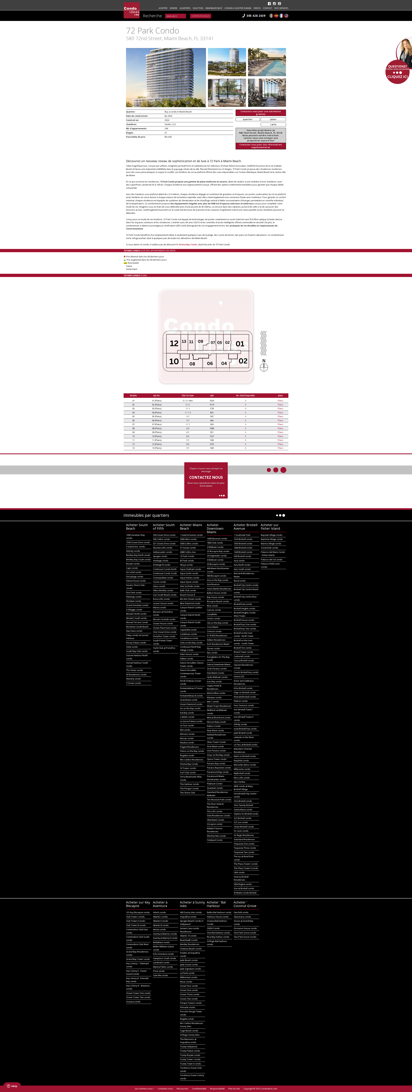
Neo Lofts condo (242, 777)
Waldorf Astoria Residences (214, 830)
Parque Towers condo (191, 1002)
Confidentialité (199, 1088)
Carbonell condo (242, 656)
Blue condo (212, 605)
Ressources (182, 1088)
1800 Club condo (215, 542)
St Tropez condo (188, 768)
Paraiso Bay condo (216, 763)
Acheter (163, 8)
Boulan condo (133, 563)
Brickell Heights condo (244, 608)
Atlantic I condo (160, 916)
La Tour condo (187, 725)
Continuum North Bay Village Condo (190, 648)
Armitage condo (160, 560)
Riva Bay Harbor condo (218, 936)
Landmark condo (161, 962)
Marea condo (159, 607)
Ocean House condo (163, 623)
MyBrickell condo (242, 773)
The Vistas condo (134, 670)
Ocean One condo (189, 990)
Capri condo (132, 568)
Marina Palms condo (163, 966)
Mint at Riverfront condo (218, 717)
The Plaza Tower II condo (246, 868)
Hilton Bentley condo (163, 590)
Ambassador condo (162, 552)
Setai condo (132, 646)
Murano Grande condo (164, 619)
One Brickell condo (243, 801)
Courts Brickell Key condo (246, 672)
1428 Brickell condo (243, 552)
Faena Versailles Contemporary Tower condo (190, 673)
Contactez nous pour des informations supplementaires (260, 146)
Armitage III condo (161, 564)
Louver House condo (163, 603)
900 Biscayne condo (216, 575)
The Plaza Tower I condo (246, 863)
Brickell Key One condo (245, 624)
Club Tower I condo (135, 916)
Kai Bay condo (187, 712)
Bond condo (240, 580)
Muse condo (186, 981)
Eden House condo (189, 654)
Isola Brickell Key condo (245, 728)
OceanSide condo (269, 547)
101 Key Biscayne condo (138, 912)
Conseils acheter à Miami (238, 8)
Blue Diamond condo (190, 603)
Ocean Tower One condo (138, 993)
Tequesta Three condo (245, 847)
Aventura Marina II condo (165, 938)
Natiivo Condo (214, 726)
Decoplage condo (134, 576)
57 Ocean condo (188, 547)
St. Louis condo (241, 830)
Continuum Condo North (165, 569)
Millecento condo (242, 769)
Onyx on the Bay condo (218, 754)
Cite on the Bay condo (217, 622)
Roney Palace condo (136, 642)
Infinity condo (240, 724)
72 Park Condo (187, 556)
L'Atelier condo (187, 716)
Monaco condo (187, 734)
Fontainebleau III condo (191, 695)
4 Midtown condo (215, 559)
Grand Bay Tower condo (138, 959)
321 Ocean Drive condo (164, 543)
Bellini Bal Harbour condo (219, 912)
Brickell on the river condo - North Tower (244, 634)
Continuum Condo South (165, 573)
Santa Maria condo (243, 809)
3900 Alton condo (188, 539)
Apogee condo (160, 556)
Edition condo (186, 658)
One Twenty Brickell (243, 805)
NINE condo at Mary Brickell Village (243, 788)
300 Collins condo (161, 539)
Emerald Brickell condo (245, 696)
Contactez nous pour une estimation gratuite (261, 113)
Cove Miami (212, 627)
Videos (257, 8)
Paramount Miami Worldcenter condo (216, 778)
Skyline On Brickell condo (246, 813)
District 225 (239, 676)
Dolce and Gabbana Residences (243, 682)
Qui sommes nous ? (144, 1088)
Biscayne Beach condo (218, 601)
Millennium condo (188, 977)
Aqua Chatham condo (190, 569)
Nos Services (281, 8)
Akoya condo (186, 564)
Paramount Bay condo (218, 772)
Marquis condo (214, 697)
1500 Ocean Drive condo (138, 542)
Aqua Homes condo (189, 577)
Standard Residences (244, 839)
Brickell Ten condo (243, 647)
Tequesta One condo (244, 843)
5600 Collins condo (189, 543)
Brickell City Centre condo (246, 585)
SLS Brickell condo (242, 818)
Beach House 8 (187, 594)
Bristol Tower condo (243, 651)
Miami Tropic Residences (219, 705)
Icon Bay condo (214, 681)
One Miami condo (215, 746)
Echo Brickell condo (243, 688)
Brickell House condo (244, 620)
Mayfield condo (241, 760)
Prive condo (159, 971)
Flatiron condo (241, 700)
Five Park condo (134, 592)
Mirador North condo (136, 613)
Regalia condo (187, 1018)
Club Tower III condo (136, 925)
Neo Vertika (239, 781)
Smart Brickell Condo (244, 826)
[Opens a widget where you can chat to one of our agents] (12, 1086)
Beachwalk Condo (189, 940)
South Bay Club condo (137, 651)
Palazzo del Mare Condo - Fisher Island (273, 554)
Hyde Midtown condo (217, 677)
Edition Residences (216, 639)
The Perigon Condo (189, 788)
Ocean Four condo (189, 985)
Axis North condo (242, 564)
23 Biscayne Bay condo (218, 551)
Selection (198, 8)
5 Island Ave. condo (135, 546)
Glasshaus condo (242, 916)
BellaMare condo (161, 942)
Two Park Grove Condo (245, 936)
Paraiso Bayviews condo (219, 767)
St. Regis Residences (244, 835)
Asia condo (239, 560)
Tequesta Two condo (244, 852)
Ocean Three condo (189, 994)
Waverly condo (133, 678)
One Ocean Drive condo (164, 632)
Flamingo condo (133, 596)
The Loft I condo (214, 811)
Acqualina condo (188, 916)
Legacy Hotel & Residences (214, 687)
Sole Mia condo (160, 975)
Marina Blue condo (216, 693)
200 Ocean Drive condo (164, 535)
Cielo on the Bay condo (191, 642)
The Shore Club (187, 792)
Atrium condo (159, 929)
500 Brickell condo (242, 556)
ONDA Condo (213, 928)
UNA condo (239, 872)
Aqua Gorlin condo (189, 573)
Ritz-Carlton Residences (191, 759)
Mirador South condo (136, 618)
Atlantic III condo (161, 925)
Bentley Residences (189, 944)
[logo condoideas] (132, 10)
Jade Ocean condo (189, 964)
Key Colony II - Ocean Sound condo (136, 972)
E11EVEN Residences (217, 635)
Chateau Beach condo (191, 948)
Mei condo (185, 729)
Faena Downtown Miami (218, 664)
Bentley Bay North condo (138, 555)
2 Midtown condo (215, 547)
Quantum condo (215, 787)
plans (273, 119)
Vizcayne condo (214, 824)
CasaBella (212, 614)
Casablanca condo (189, 638)
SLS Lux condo (241, 822)
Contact (267, 8)
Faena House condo (136, 580)
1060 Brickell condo (243, 547)
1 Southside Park (242, 535)
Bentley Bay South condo (138, 559)
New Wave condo (215, 730)
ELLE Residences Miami (218, 644)
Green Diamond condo (191, 704)
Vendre (173, 8)
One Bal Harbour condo (218, 932)
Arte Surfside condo (190, 586)
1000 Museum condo (217, 538)
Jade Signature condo (190, 968)
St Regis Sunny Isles (190, 1034)
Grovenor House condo (245, 928)
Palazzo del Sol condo (271, 559)
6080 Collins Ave (188, 552)
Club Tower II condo (135, 920)
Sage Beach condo (189, 1030)
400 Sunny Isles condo (191, 912)
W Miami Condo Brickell (245, 892)
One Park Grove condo (245, 932)
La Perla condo (187, 973)
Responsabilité (217, 1088)
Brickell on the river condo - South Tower (244, 642)
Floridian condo (133, 601)
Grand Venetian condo (137, 605)
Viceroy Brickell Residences (241, 878)
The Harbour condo (189, 784)
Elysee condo (213, 648)
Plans (280, 400)
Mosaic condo (187, 738)
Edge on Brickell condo (245, 692)
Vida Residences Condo (218, 815)
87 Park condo (187, 560)
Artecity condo (133, 550)
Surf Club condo (188, 772)
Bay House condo (215, 597)
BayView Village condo (272, 539)
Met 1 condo (213, 701)
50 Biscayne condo (216, 564)
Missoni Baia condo (216, 721)
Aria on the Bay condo (217, 580)
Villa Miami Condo (215, 819)
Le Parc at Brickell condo (245, 744)
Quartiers (185, 8)
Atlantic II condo (160, 920)
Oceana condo (133, 1001)
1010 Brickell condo (243, 539)
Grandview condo (188, 699)
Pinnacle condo (187, 1007)
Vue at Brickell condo (244, 888)
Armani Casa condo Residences (189, 930)
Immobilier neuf (214, 8)
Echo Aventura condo (163, 953)
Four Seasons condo (244, 705)
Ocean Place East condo (165, 627)
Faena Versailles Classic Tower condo (192, 664)
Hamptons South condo (164, 958)
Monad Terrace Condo (137, 622)
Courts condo (159, 581)
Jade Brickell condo (243, 732)
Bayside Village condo (271, 535)
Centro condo (213, 618)
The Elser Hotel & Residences (215, 805)
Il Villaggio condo (134, 609)
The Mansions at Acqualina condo (188, 1041)
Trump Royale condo (190, 1055)
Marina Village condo (271, 543)
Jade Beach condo (189, 960)
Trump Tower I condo (190, 1059)
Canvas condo (214, 609)
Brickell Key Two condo (245, 628)
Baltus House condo (217, 592)
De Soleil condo (133, 572)
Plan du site (234, 1088)
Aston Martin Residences (219, 588)
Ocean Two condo (189, 998)
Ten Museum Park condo (219, 799)
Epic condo (212, 652)
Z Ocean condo (133, 683)
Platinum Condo (214, 783)
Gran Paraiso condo (217, 668)
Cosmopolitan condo (163, 577)
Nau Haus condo (134, 630)
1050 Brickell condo (243, 543)
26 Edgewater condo (217, 555)
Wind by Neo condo (216, 835)
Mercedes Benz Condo (245, 764)
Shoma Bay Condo (188, 244)
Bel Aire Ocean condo (190, 598)
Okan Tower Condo (216, 742)
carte (273, 124)
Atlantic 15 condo (188, 935)
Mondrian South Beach (137, 626)
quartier (248, 119)
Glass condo (159, 586)
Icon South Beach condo (165, 594)
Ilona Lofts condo (161, 598)
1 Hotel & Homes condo (191, 535)
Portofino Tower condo (164, 636)
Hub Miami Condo (215, 672)
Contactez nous (200, 16)
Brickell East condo (243, 604)
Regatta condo (187, 755)
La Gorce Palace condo (191, 721)
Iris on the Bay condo (190, 708)
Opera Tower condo (216, 759)
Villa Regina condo (243, 884)
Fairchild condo (241, 912)
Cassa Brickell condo (244, 660)
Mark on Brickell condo (245, 756)
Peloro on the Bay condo (192, 751)
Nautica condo (187, 742)
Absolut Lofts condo (162, 547)
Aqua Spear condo (189, 581)
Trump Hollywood (188, 1046)
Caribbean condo (188, 634)
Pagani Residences (189, 746)
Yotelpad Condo (215, 840)
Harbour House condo (218, 916)
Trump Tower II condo (190, 1063)
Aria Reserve (213, 584)
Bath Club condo (188, 590)
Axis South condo (242, 569)
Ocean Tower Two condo (138, 997)
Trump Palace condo (190, 1050)
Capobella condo (188, 629)
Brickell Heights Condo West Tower (245, 614)
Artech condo (159, 912)
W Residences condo (136, 674)
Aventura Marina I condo (165, 933)
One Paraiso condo (216, 750)
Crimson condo (214, 631)
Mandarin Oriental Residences (243, 750)
